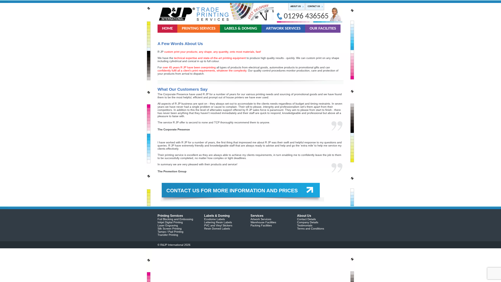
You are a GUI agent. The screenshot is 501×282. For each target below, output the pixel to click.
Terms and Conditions (310, 228)
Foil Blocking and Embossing (175, 219)
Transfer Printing (168, 234)
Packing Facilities (261, 225)
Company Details (307, 222)
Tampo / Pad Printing (170, 231)
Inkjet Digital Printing (170, 222)
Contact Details (306, 219)
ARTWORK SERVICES (283, 28)
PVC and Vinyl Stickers (218, 225)
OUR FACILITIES (323, 28)
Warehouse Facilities (263, 222)
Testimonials (304, 225)
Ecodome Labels (214, 219)
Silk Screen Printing (170, 228)
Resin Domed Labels (217, 228)
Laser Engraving (168, 225)
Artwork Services (260, 219)
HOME (167, 28)
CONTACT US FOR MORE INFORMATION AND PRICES (232, 190)
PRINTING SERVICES (198, 28)
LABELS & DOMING (240, 28)
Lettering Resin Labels (218, 222)
